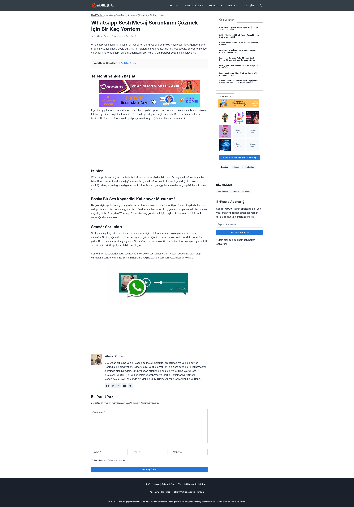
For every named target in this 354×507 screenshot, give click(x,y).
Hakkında (165, 492)
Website (177, 452)
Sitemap (156, 484)
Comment (99, 412)
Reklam (233, 5)
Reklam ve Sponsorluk (184, 492)
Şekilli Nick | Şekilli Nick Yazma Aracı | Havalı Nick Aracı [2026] (239, 36)
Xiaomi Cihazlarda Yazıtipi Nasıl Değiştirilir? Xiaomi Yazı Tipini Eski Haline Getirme (238, 82)
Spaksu (236, 192)
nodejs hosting (248, 167)
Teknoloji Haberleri (187, 484)
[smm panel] (149, 86)
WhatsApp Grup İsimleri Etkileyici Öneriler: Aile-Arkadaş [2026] (238, 51)
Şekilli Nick (203, 484)
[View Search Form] (260, 5)
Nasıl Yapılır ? (97, 15)
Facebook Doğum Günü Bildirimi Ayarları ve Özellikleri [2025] (238, 74)
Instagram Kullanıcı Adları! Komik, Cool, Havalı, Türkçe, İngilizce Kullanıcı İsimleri (237, 59)
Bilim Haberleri (223, 192)
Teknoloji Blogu (169, 484)
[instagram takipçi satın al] (239, 117)
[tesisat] (225, 117)
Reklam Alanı (239, 131)
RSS (148, 484)
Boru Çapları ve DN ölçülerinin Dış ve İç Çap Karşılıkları (238, 66)
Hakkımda (215, 5)
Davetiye (224, 167)
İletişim (249, 5)
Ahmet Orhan (103, 36)
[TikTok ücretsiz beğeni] (149, 100)
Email (136, 452)
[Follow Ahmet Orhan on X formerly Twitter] (113, 385)
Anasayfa (172, 5)
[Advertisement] (149, 144)
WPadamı (245, 192)
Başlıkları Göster (128, 63)
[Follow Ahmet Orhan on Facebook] (107, 385)
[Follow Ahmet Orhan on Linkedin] (130, 385)
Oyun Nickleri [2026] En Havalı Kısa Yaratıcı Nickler (238, 44)
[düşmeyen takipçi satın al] (252, 117)
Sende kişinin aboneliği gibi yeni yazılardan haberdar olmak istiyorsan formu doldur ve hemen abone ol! (238, 212)
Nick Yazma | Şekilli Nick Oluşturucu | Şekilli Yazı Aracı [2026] (238, 28)
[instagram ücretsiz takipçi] (239, 103)
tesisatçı (235, 167)
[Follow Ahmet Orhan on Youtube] (124, 385)
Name (96, 452)
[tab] (226, 20)
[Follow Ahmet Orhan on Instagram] (118, 385)
